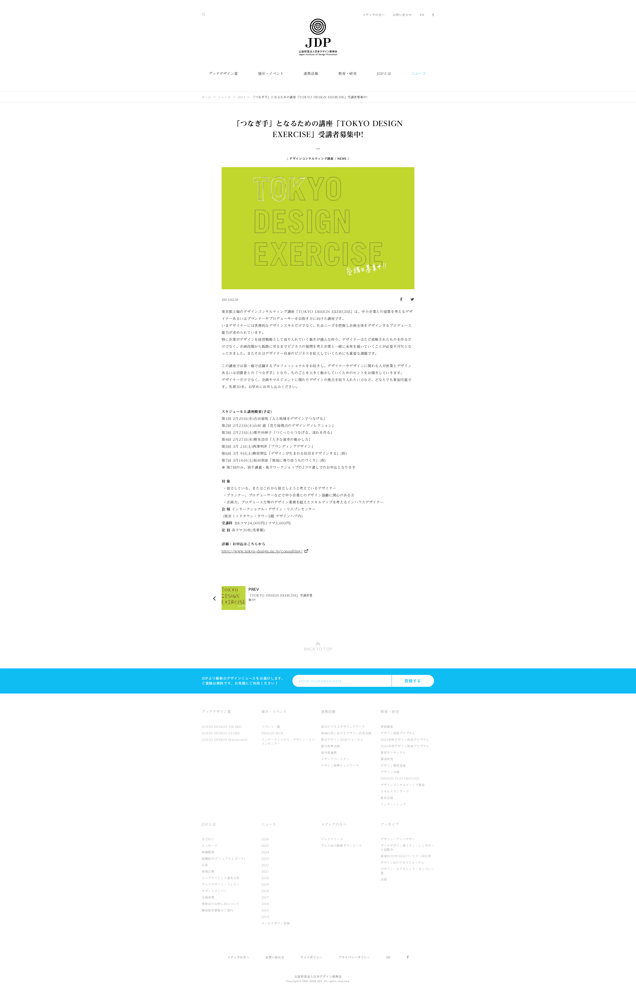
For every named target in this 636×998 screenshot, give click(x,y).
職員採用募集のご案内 (217, 910)
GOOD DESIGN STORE (221, 733)
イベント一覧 (270, 726)
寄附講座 (387, 726)
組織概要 (208, 851)
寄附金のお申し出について (220, 903)
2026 (265, 839)
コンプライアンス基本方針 (220, 877)
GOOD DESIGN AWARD (222, 726)
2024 (265, 851)
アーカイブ (390, 824)
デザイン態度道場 (393, 765)
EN (422, 14)
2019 (265, 884)
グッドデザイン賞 (223, 73)
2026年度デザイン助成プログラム (405, 746)
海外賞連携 (329, 752)
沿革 (205, 864)
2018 (265, 890)
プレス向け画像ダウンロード (341, 845)
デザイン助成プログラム (398, 733)
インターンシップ (393, 804)
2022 (265, 864)
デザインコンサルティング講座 (311, 158)
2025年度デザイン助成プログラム (405, 739)
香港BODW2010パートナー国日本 (406, 855)
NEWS (342, 158)
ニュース (418, 73)
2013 (241, 97)
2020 (265, 877)
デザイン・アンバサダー (398, 839)
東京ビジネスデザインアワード (343, 726)
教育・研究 (347, 73)
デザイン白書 (390, 771)
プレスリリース (332, 839)
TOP (318, 649)
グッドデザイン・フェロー (220, 884)
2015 (265, 910)
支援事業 (208, 897)
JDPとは (384, 73)
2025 (265, 845)
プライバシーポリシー (354, 957)
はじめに (208, 839)
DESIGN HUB (272, 733)
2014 (265, 916)
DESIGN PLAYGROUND (400, 778)
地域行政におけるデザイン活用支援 (346, 733)
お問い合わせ (402, 14)
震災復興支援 (330, 746)
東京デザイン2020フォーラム (342, 739)
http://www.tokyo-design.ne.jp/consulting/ (262, 551)
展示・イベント (271, 73)
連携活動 (311, 73)
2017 (265, 897)
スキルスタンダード (395, 791)
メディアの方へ (374, 14)
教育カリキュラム (393, 752)
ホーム (206, 97)
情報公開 (208, 871)
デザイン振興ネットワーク (340, 765)
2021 (265, 871)
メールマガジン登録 (275, 923)
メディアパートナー (335, 758)
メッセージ (210, 845)
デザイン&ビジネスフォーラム (402, 862)
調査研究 (387, 758)
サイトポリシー (311, 957)
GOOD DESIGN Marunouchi (224, 739)
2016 (265, 903)
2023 (265, 858)
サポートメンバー (214, 890)
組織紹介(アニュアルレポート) (223, 858)
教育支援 (387, 797)
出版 (384, 879)
